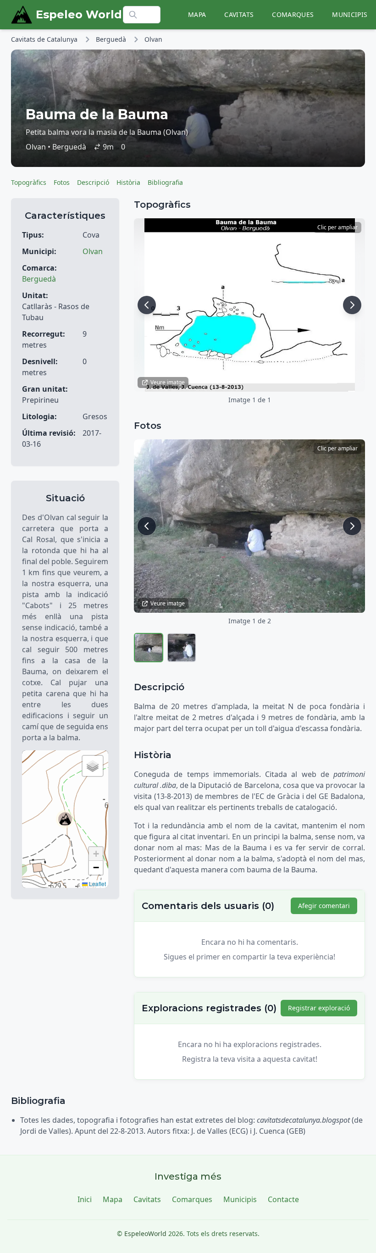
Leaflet (97, 883)
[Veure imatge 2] (181, 647)
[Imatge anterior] (147, 305)
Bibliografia (165, 182)
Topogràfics (28, 182)
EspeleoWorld (145, 1233)
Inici (84, 1199)
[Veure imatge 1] (148, 647)
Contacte (283, 1199)
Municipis (349, 14)
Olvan (153, 39)
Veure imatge (167, 382)
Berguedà (111, 39)
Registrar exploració (319, 1008)
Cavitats (239, 14)
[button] (65, 819)
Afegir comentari (324, 905)
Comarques (293, 14)
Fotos (62, 182)
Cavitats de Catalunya (44, 39)
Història (128, 182)
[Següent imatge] (352, 305)
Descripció (93, 182)
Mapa (197, 14)
